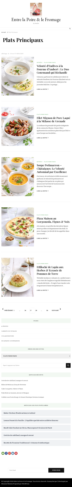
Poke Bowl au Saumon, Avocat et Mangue (15, 393)
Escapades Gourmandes (10, 341)
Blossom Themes (7, 484)
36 (48, 310)
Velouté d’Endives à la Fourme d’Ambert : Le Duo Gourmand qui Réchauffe (53, 69)
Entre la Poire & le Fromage (36, 19)
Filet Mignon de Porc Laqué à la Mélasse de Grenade (53, 119)
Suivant (55, 310)
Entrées (39, 62)
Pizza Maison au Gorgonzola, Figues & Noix (53, 220)
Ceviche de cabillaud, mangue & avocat (14, 380)
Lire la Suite (42, 89)
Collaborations (7, 336)
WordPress (25, 484)
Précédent (8, 310)
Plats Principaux (50, 62)
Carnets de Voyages (9, 331)
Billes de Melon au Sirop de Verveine (13, 385)
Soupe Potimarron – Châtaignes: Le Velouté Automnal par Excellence (52, 168)
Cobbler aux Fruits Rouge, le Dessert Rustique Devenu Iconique (22, 397)
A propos (4, 326)
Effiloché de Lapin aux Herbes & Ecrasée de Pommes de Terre (50, 270)
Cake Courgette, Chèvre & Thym (12, 389)
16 (26, 310)
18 (37, 310)
